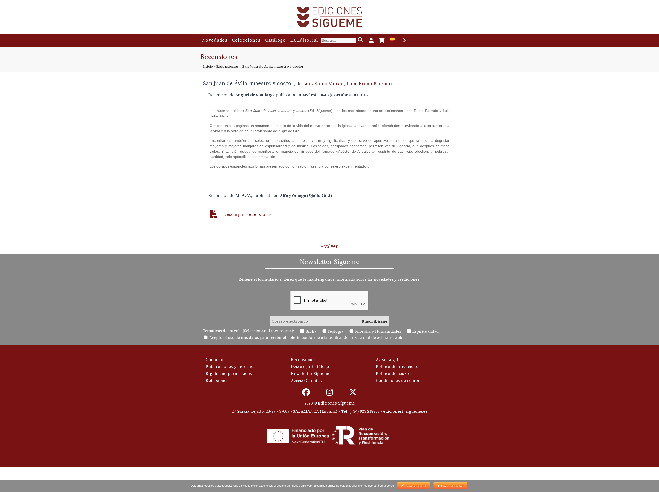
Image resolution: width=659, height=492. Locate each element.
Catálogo (275, 40)
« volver (329, 246)
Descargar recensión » (247, 214)
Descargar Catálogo (310, 366)
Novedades (214, 40)
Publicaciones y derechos (230, 366)
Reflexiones (217, 380)
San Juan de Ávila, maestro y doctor (248, 83)
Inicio (208, 66)
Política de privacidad (397, 366)
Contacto (214, 359)
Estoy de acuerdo (415, 486)
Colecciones (246, 40)
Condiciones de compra (399, 380)
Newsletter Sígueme (311, 373)
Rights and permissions (229, 373)
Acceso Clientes (306, 380)
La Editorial (304, 40)
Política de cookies (394, 373)
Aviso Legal (387, 359)
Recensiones (227, 66)
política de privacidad (349, 337)
